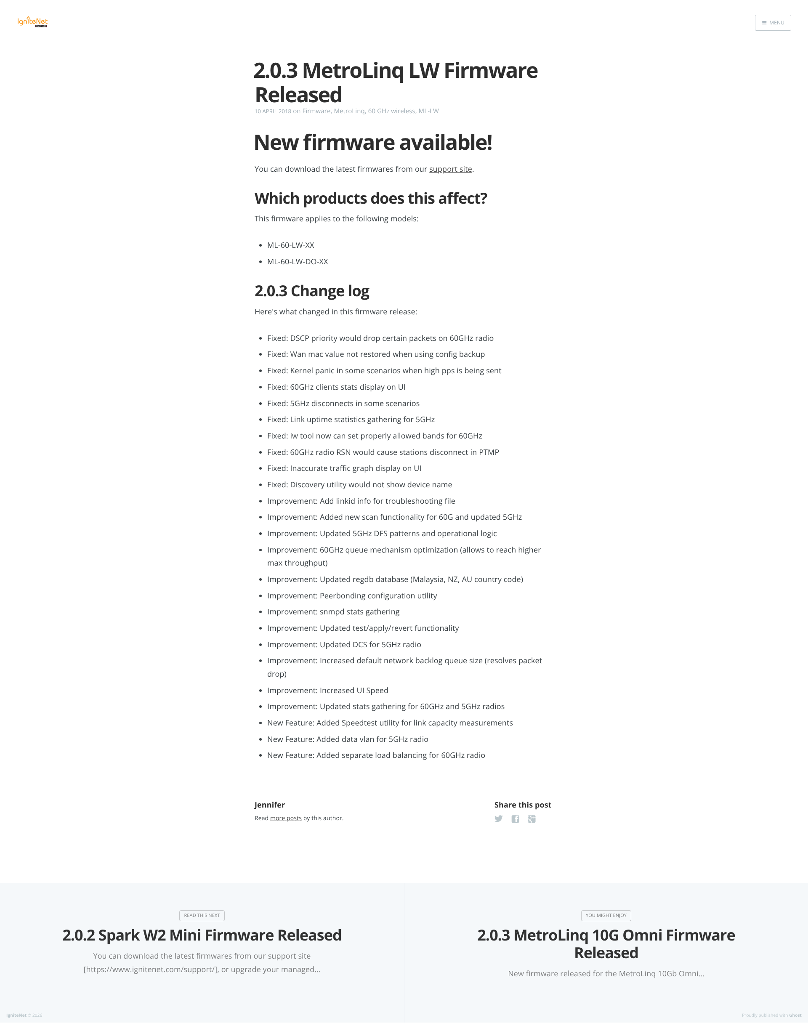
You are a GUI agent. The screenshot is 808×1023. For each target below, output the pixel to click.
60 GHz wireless (391, 111)
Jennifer (270, 805)
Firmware (317, 111)
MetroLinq (349, 111)
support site (450, 169)
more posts (286, 818)
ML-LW (429, 111)
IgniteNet (16, 1015)
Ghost (795, 1015)
